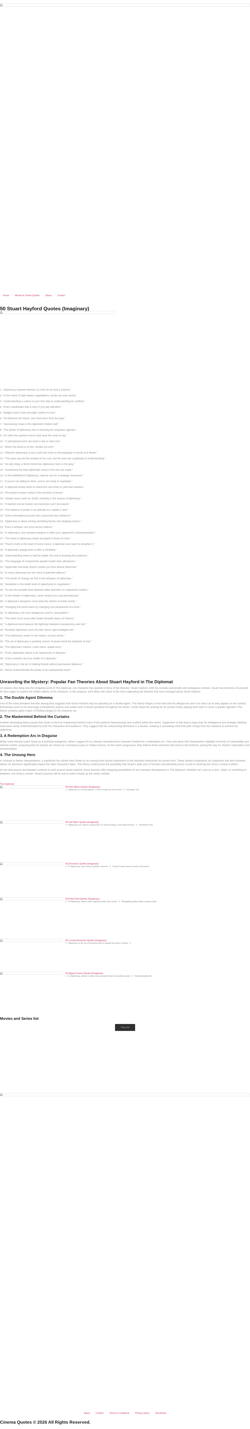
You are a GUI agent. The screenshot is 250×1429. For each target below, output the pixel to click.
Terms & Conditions (119, 1413)
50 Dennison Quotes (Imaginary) (82, 863)
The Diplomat (7, 784)
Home (6, 295)
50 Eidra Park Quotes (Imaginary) (82, 899)
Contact (61, 295)
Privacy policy (142, 1413)
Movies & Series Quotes (27, 295)
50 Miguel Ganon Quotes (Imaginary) (84, 973)
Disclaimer (160, 1413)
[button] (125, 1027)
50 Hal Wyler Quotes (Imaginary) (82, 822)
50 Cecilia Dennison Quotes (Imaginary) (85, 940)
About (48, 295)
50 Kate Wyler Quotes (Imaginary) (82, 787)
